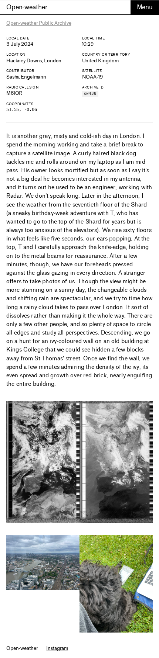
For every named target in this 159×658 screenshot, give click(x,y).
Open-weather (26, 7)
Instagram (57, 648)
